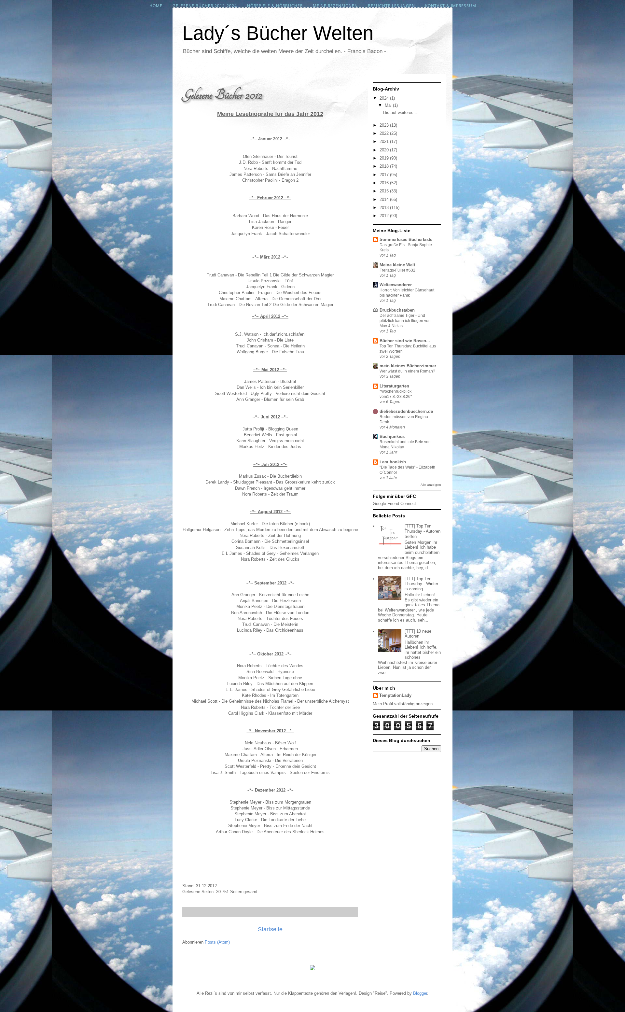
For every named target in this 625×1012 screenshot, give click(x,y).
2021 (385, 141)
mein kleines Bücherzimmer (408, 365)
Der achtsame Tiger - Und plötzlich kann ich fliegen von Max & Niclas (405, 320)
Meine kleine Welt (397, 264)
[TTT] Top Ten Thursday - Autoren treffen (422, 531)
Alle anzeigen (431, 484)
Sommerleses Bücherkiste (406, 239)
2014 (385, 199)
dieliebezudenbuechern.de (406, 411)
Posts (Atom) (217, 942)
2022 (385, 133)
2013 (385, 207)
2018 (385, 166)
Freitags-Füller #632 (397, 270)
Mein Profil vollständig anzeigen (403, 703)
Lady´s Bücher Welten (277, 33)
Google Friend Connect (394, 503)
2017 (385, 174)
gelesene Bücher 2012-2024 (205, 5)
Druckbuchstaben (397, 310)
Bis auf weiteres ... (401, 112)
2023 (385, 125)
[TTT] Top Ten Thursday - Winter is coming (421, 583)
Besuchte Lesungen (391, 5)
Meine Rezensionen (335, 5)
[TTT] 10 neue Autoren (418, 634)
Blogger (420, 993)
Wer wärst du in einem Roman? (407, 371)
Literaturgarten (394, 386)
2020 (385, 150)
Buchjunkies (392, 436)
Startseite (270, 929)
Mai (389, 105)
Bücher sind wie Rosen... (405, 340)
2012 (385, 215)
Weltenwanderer (396, 284)
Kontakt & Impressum (450, 5)
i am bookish (393, 461)
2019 (385, 158)
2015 (385, 191)
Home (155, 5)
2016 (385, 182)
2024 (385, 98)
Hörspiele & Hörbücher (275, 5)
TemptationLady (395, 695)
